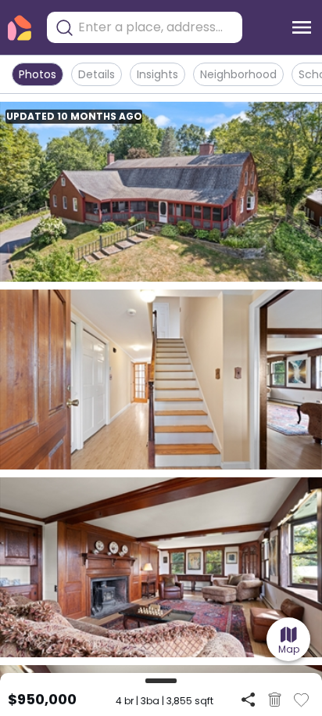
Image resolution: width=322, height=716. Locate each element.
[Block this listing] (274, 700)
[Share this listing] (248, 699)
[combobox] (156, 27)
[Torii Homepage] (19, 28)
